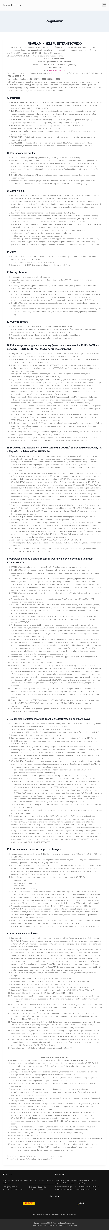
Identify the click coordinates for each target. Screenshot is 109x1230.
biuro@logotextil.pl (57, 70)
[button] (104, 5)
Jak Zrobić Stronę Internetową (66, 1225)
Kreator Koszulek (12, 5)
